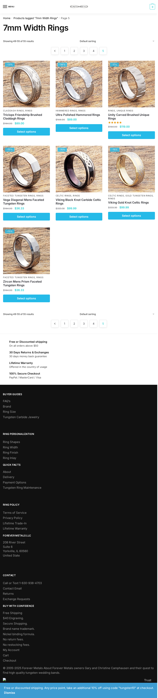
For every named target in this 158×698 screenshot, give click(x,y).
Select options (26, 131)
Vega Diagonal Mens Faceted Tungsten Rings (23, 201)
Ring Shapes (11, 442)
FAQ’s (6, 401)
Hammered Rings (66, 110)
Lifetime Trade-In (15, 523)
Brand (7, 406)
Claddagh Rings (13, 110)
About (7, 472)
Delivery (8, 477)
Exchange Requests (16, 599)
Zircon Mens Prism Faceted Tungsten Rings (22, 283)
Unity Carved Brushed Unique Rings (128, 116)
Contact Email (12, 588)
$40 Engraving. (13, 618)
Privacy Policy (12, 518)
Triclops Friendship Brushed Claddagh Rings (22, 116)
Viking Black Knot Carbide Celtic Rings (78, 201)
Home (6, 18)
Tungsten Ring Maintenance (22, 487)
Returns (8, 593)
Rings (28, 110)
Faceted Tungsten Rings (19, 195)
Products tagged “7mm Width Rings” (35, 18)
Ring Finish (10, 452)
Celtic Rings (63, 195)
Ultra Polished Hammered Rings (78, 115)
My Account (11, 650)
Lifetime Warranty (15, 528)
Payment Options (14, 482)
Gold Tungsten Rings (139, 195)
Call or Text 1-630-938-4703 (22, 583)
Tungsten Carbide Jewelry (21, 417)
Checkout (9, 660)
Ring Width (10, 447)
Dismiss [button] (9, 693)
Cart (6, 655)
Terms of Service (15, 512)
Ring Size (9, 411)
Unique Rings (125, 110)
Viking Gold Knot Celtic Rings (128, 202)
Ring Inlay (9, 458)
